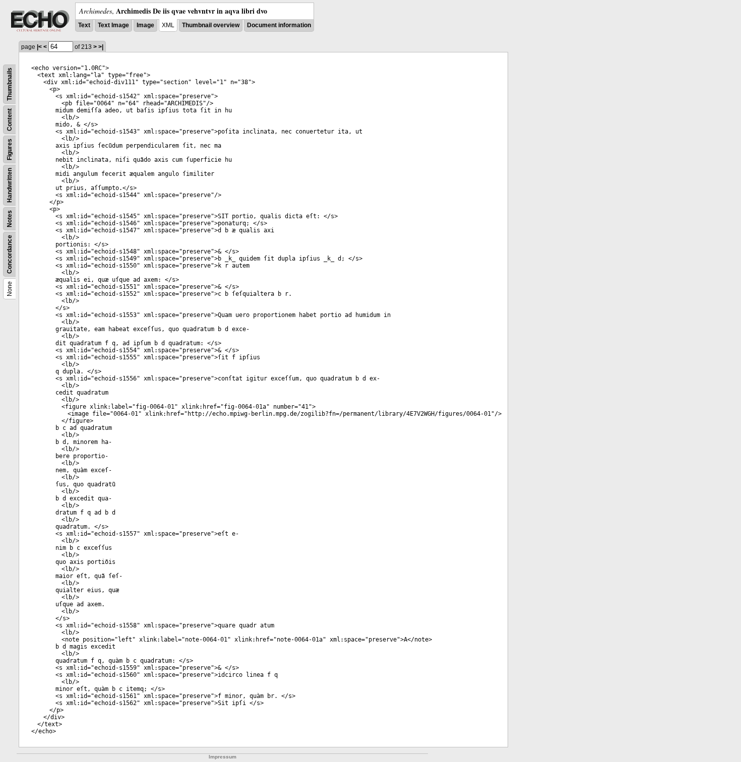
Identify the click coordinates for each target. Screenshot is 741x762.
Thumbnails (9, 84)
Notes (9, 218)
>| (100, 46)
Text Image (113, 25)
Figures (9, 149)
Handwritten (9, 185)
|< (39, 46)
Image (145, 25)
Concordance (9, 254)
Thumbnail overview (210, 25)
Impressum (222, 756)
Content (9, 119)
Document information (279, 25)
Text (84, 25)
